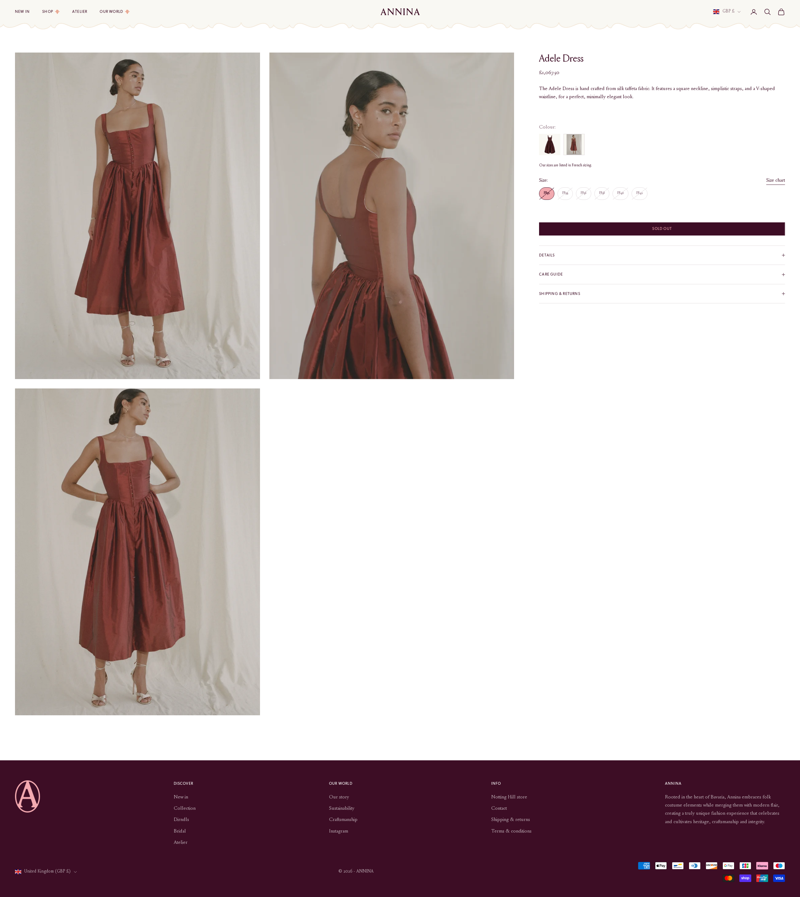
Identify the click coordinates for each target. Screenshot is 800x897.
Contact (499, 808)
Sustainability (341, 808)
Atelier (79, 11)
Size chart (775, 180)
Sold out (662, 228)
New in (22, 11)
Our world (111, 11)
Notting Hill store (509, 797)
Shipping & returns (510, 819)
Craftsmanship (343, 819)
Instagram (338, 831)
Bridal (180, 831)
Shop (47, 11)
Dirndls (181, 819)
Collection (185, 808)
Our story (339, 797)
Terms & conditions (511, 831)
